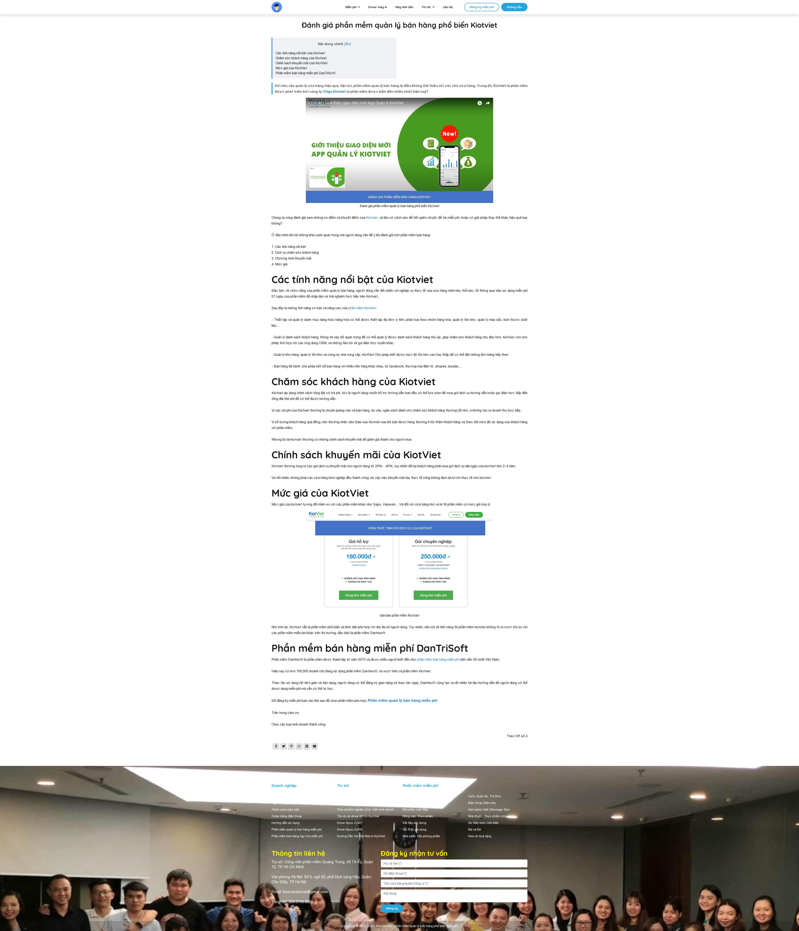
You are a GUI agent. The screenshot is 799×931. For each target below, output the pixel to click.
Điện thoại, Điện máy (482, 803)
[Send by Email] (314, 746)
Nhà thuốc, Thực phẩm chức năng (491, 816)
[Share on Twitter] (283, 746)
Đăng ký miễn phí (482, 7)
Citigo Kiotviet (334, 91)
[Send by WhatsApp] (299, 746)
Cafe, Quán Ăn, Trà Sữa (484, 796)
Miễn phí (350, 7)
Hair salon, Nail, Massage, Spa (488, 809)
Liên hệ (448, 7)
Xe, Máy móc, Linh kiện (483, 823)
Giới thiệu (278, 796)
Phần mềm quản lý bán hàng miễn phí (297, 829)
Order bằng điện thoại (287, 816)
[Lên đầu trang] (790, 911)
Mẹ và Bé (474, 829)
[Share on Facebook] (276, 746)
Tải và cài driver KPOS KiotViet (358, 816)
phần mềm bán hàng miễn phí (438, 659)
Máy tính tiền (404, 7)
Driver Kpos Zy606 (349, 829)
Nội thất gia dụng (414, 829)
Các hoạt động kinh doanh (355, 796)
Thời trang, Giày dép (417, 796)
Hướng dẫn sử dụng (285, 823)
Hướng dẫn (514, 7)
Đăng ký (392, 908)
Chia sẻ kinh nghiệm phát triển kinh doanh (365, 809)
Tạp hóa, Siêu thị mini (417, 803)
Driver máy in (377, 7)
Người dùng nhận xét (286, 803)
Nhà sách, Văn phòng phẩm (421, 836)
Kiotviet (372, 217)
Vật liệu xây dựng (414, 823)
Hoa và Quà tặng (479, 836)
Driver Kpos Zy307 (349, 823)
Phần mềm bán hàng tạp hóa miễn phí (297, 836)
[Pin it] (291, 746)
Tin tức (426, 7)
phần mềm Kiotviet (362, 308)
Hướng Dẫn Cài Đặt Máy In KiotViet (361, 836)
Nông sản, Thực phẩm (418, 816)
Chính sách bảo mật (285, 809)
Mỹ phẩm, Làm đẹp (415, 809)
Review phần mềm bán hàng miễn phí (362, 803)
